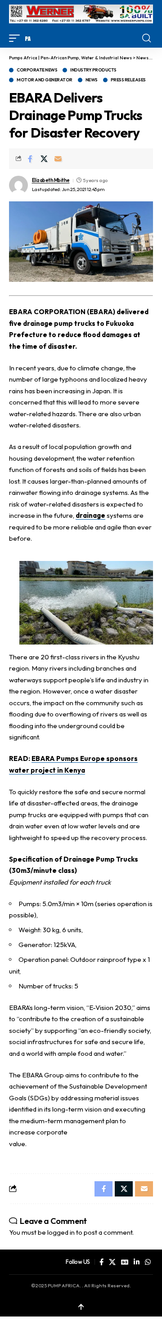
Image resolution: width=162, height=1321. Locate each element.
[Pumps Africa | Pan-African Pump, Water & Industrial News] (28, 38)
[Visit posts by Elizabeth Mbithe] (18, 185)
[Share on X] (44, 158)
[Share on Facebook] (30, 158)
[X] (112, 1262)
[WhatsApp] (148, 1262)
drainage (90, 515)
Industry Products (93, 70)
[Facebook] (101, 1262)
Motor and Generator (44, 80)
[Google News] (124, 1262)
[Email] (58, 158)
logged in (61, 1232)
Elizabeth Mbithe (51, 180)
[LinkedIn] (136, 1262)
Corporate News (37, 70)
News (92, 80)
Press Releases (128, 80)
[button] (16, 38)
